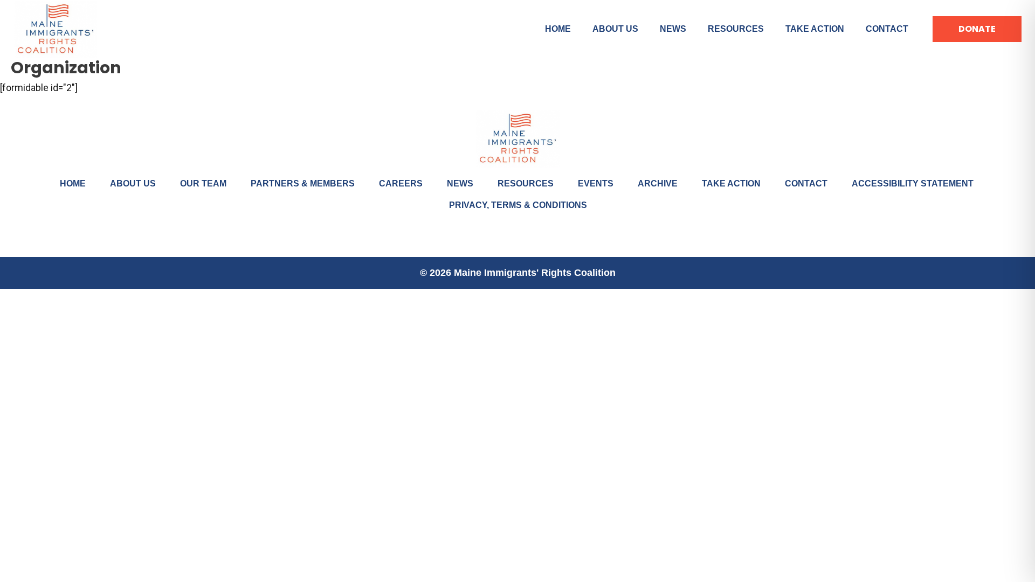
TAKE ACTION (814, 28)
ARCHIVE (658, 183)
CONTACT (887, 28)
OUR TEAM (203, 183)
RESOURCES (736, 28)
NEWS (673, 28)
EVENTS (595, 183)
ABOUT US (615, 28)
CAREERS (401, 183)
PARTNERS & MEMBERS (303, 183)
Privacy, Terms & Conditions (518, 205)
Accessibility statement (913, 183)
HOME (558, 28)
